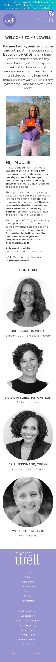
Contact (28, 596)
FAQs (28, 577)
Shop (28, 572)
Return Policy (28, 630)
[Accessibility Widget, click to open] (51, 13)
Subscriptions (28, 616)
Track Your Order (28, 611)
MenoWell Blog (28, 586)
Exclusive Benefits (27, 654)
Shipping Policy (28, 625)
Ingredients (27, 581)
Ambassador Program (28, 620)
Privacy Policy (27, 635)
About (28, 591)
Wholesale (28, 644)
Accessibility (28, 600)
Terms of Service (28, 639)
